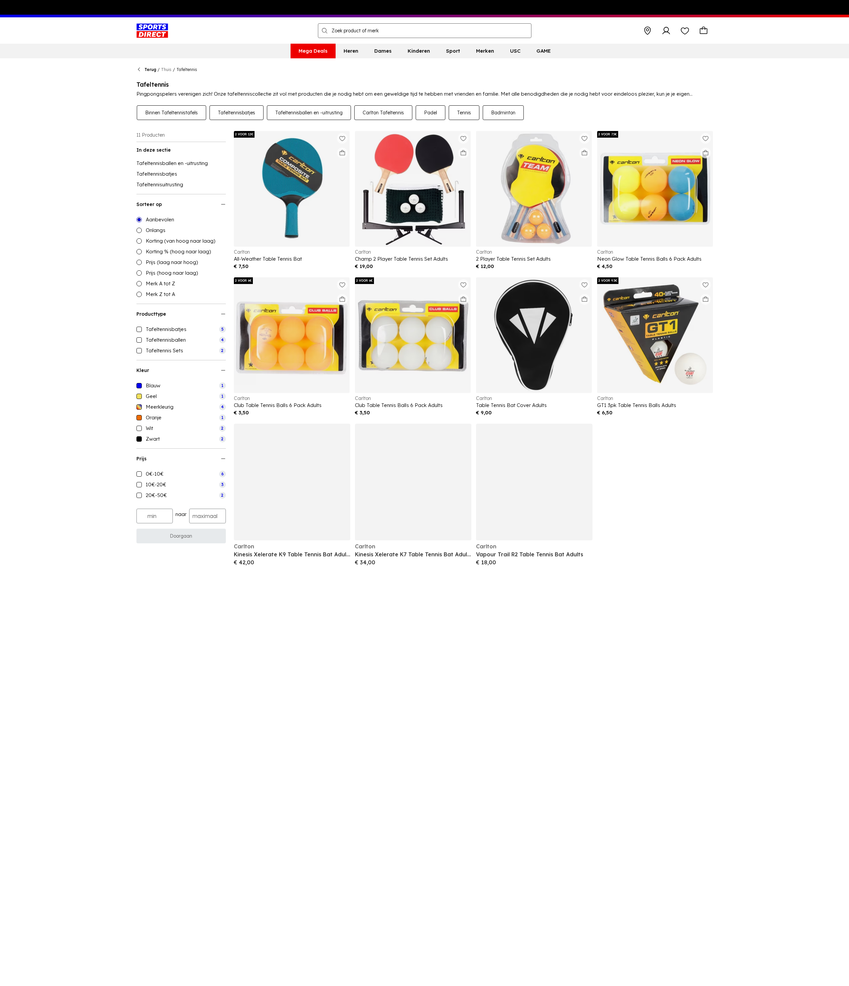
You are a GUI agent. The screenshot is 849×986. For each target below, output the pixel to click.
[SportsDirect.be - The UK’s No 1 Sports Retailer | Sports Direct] (152, 30)
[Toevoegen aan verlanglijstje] (342, 138)
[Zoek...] (324, 30)
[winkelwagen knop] (703, 30)
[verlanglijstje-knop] (685, 30)
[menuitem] (313, 51)
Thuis (166, 69)
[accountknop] (666, 30)
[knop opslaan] (647, 30)
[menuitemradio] (181, 219)
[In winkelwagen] (342, 153)
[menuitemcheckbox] (181, 329)
